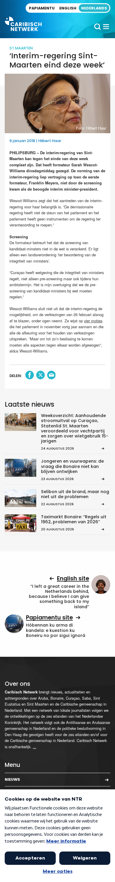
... (34, 746)
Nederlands (94, 8)
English (67, 8)
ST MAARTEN (21, 48)
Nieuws (12, 779)
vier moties (93, 320)
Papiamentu (42, 8)
